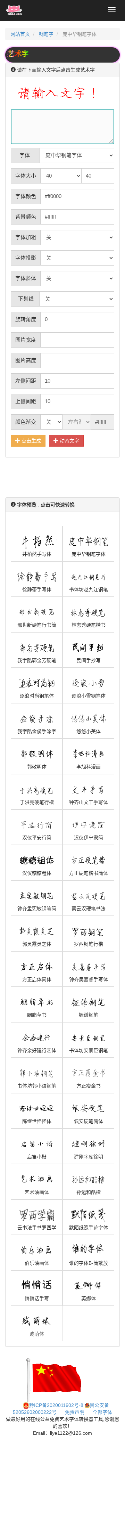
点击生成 (30, 440)
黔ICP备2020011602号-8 (56, 1405)
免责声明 (74, 1412)
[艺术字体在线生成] (14, 10)
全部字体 (102, 1412)
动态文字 (68, 440)
